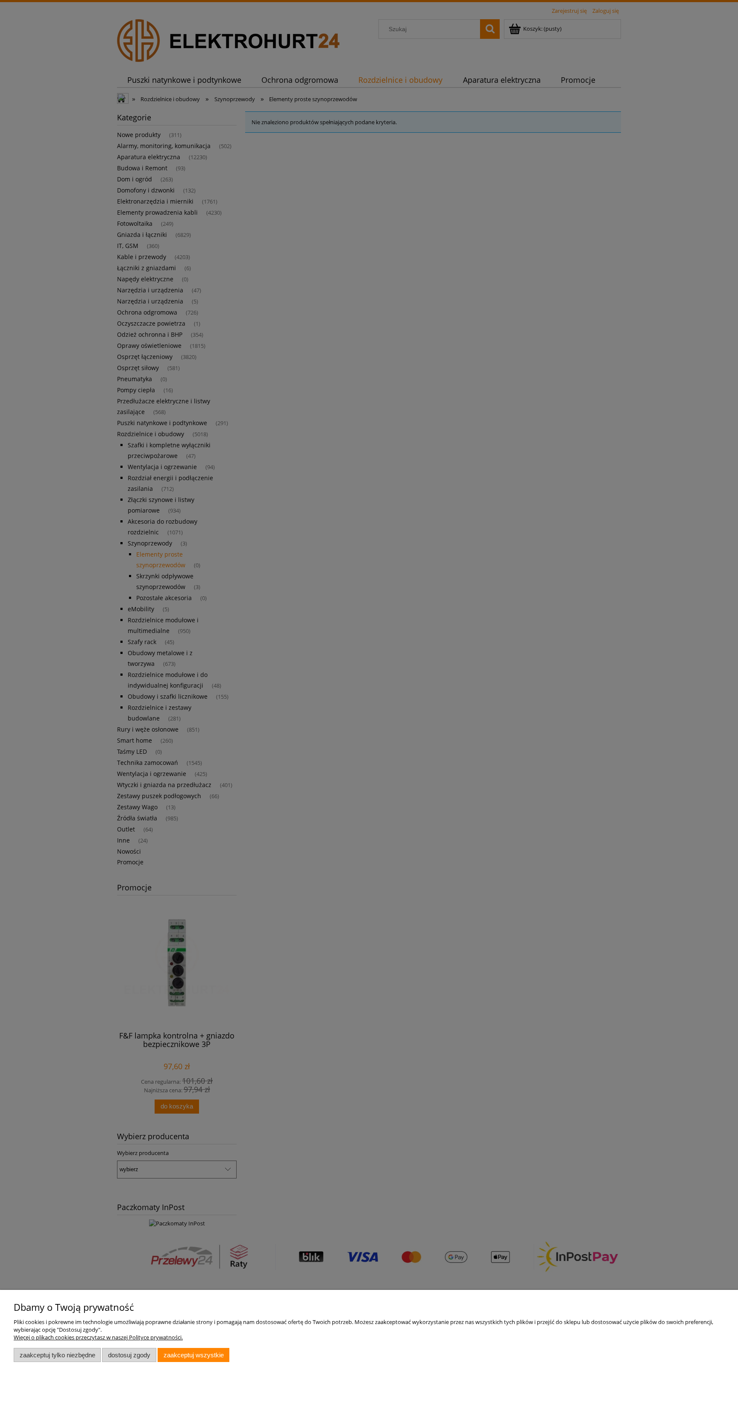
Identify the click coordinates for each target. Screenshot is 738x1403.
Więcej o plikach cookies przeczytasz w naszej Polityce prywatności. (98, 1337)
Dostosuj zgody (129, 1355)
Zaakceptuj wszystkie (194, 1355)
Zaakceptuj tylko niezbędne (57, 1355)
